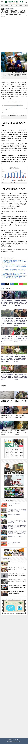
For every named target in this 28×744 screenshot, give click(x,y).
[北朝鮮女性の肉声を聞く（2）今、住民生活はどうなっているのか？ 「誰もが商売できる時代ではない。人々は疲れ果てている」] (4, 532)
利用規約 (9, 739)
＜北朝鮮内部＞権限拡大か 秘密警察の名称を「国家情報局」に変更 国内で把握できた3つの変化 (17, 527)
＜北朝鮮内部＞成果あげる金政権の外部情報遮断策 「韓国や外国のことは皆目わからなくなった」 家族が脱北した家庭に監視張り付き (14, 261)
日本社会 (2, 5)
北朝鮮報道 (6, 5)
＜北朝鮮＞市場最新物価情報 (14, 514)
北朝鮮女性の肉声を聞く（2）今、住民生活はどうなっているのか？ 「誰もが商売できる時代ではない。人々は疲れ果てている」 (17, 532)
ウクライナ (16, 5)
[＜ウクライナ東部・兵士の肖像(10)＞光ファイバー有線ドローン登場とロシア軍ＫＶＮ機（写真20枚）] (4, 521)
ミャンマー (11, 5)
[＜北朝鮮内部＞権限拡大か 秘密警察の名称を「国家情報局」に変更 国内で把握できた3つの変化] (4, 527)
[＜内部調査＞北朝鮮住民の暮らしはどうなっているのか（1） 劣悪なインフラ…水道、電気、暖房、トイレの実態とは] (4, 510)
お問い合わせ (17, 739)
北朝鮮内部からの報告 (9, 8)
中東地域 (20, 5)
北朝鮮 (2, 8)
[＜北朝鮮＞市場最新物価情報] (4, 516)
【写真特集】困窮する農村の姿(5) (15, 536)
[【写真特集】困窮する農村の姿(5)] (4, 538)
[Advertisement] (14, 36)
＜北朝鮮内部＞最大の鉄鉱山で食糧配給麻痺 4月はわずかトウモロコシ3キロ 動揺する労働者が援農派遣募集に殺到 (14, 266)
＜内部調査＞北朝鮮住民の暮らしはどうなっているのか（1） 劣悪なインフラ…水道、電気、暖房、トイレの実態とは (17, 510)
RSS (13, 739)
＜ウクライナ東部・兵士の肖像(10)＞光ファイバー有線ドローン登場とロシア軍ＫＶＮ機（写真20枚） (17, 521)
